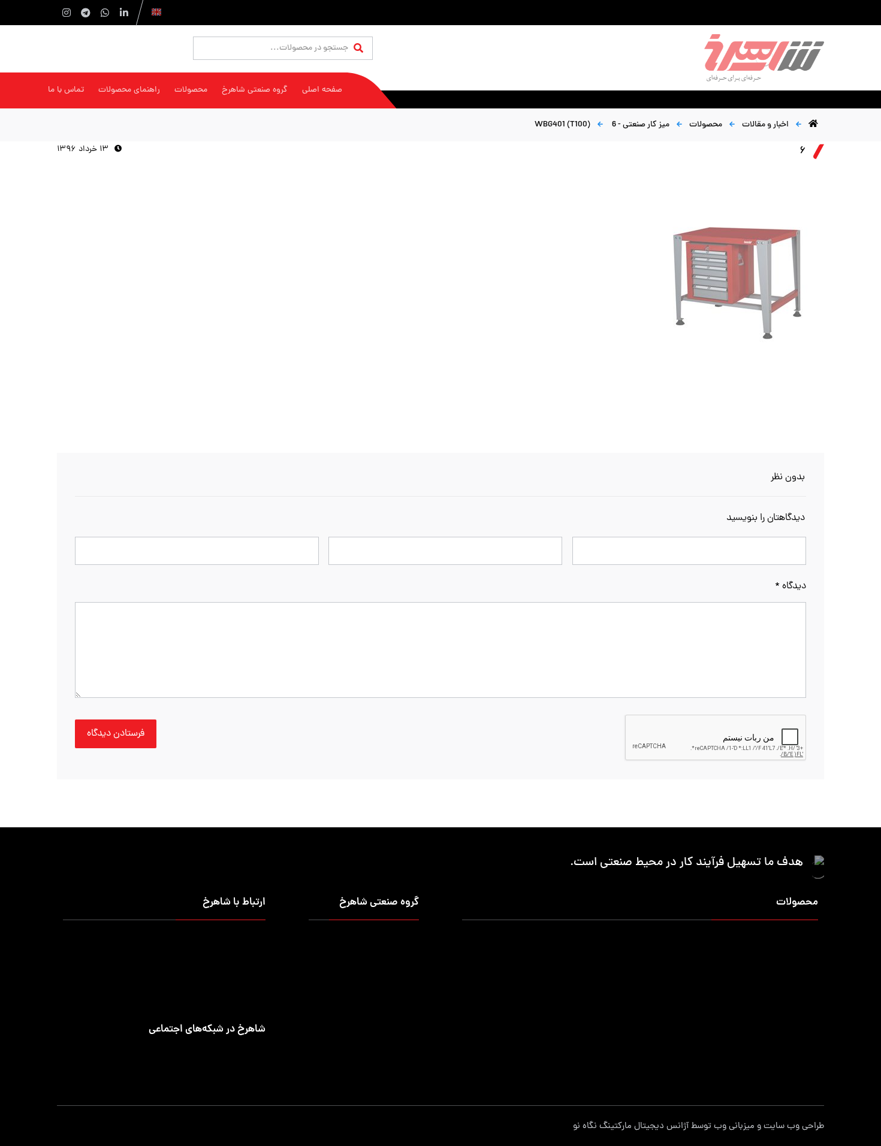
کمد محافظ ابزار (677, 942)
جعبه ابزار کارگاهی (673, 961)
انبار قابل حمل (566, 961)
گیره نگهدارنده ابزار (786, 1018)
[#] (257, 1055)
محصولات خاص (791, 1057)
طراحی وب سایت (794, 1126)
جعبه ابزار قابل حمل (556, 980)
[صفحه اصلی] (813, 125)
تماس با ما (401, 980)
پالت (810, 980)
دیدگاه (790, 586)
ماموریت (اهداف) (389, 961)
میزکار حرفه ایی (791, 942)
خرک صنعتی (570, 999)
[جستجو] (358, 49)
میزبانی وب (734, 1126)
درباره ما (405, 942)
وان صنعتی (799, 999)
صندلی (693, 999)
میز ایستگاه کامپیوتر (555, 1057)
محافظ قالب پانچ (790, 1038)
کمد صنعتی (684, 1038)
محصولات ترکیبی (675, 1057)
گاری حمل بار (682, 980)
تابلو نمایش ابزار (562, 1038)
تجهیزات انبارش (791, 961)
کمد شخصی (570, 942)
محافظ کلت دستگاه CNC (662, 1018)
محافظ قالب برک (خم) (553, 1018)
